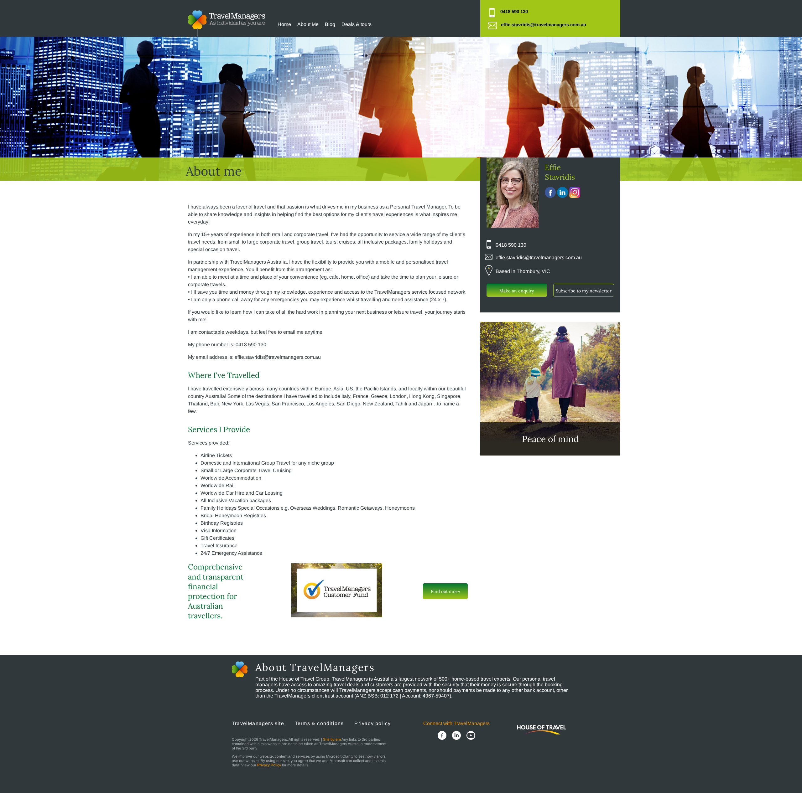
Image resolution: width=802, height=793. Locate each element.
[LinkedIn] (456, 736)
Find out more (445, 591)
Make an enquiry (516, 291)
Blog (330, 24)
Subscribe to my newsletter (584, 291)
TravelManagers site (258, 723)
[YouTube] (470, 736)
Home (284, 24)
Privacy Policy (269, 765)
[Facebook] (442, 736)
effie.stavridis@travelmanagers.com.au (543, 24)
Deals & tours (356, 24)
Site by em (332, 739)
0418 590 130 (514, 11)
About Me (308, 24)
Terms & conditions (319, 723)
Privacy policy (372, 723)
